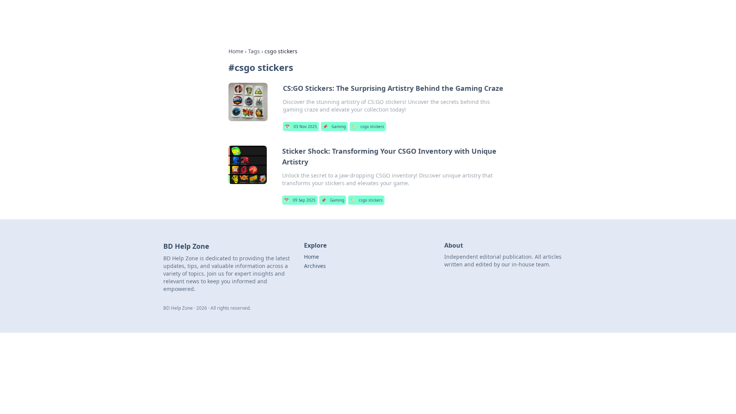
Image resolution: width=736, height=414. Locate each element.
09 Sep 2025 (299, 200)
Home (235, 51)
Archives (315, 265)
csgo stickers (368, 126)
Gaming (334, 126)
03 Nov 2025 (301, 126)
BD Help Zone (238, 16)
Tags (254, 51)
